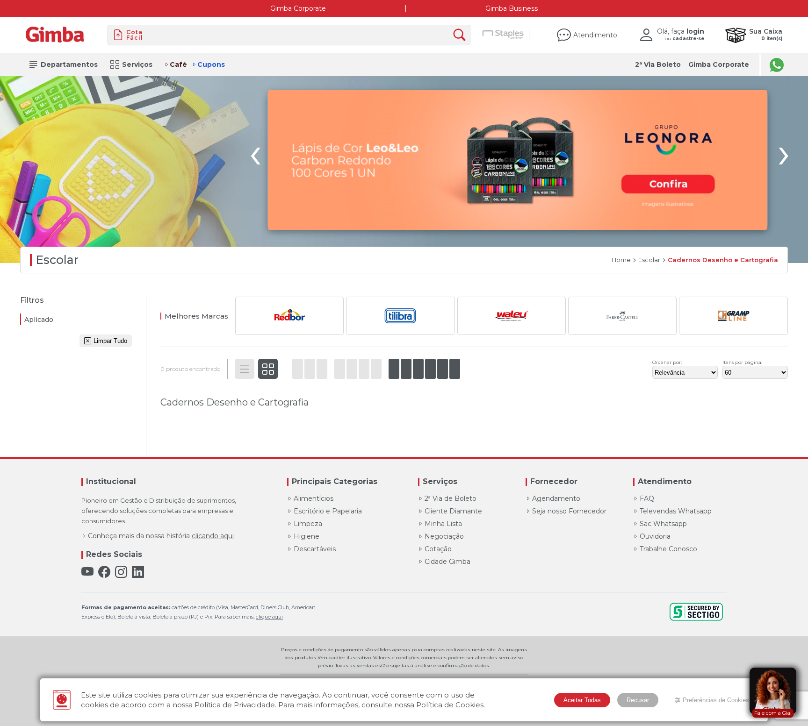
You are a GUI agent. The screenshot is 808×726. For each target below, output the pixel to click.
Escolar (649, 260)
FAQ (647, 498)
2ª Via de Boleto (450, 498)
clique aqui (269, 616)
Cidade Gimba (447, 561)
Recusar (638, 700)
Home (621, 260)
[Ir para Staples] (503, 35)
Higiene (306, 536)
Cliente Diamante (453, 511)
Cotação (438, 549)
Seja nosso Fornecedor (569, 511)
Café (178, 64)
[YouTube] (87, 572)
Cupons (211, 64)
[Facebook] (104, 572)
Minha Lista (443, 523)
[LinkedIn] (138, 572)
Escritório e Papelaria (328, 511)
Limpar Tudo (110, 340)
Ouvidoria (655, 536)
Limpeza (308, 523)
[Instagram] (121, 572)
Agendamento (556, 498)
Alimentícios (313, 498)
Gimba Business (511, 8)
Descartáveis (315, 549)
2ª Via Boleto (658, 64)
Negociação (444, 536)
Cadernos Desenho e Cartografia (723, 260)
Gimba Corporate (298, 8)
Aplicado (38, 319)
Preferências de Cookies (716, 700)
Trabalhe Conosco (668, 549)
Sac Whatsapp (663, 523)
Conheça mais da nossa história (161, 536)
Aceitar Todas (582, 700)
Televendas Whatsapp (676, 511)
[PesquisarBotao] (462, 35)
